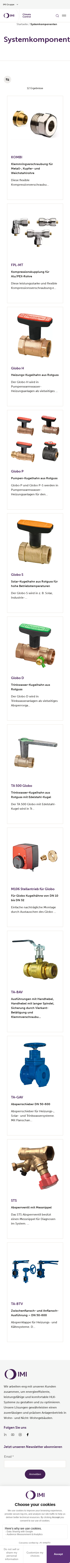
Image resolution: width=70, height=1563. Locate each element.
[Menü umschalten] (64, 15)
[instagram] (20, 1434)
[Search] (57, 15)
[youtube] (12, 1434)
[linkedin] (5, 1434)
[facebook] (27, 1434)
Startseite (22, 24)
